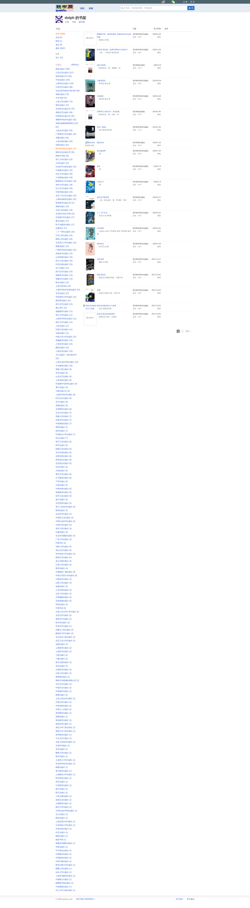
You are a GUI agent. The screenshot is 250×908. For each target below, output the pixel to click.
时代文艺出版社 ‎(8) (63, 398)
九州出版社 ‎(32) (62, 163)
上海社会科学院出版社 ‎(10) (67, 362)
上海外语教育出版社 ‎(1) (65, 876)
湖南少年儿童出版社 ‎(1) (65, 731)
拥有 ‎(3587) (60, 48)
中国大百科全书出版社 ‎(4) (66, 575)
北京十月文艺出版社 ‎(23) (66, 196)
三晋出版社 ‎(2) (62, 655)
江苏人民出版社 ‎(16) (64, 235)
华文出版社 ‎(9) (62, 373)
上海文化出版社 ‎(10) (64, 351)
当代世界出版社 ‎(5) (63, 503)
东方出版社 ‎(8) (62, 402)
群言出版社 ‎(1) (62, 792)
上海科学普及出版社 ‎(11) (66, 319)
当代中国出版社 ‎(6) (63, 452)
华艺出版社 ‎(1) (62, 782)
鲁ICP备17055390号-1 (85, 899)
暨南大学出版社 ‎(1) (63, 753)
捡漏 (91, 8)
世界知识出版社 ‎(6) (63, 460)
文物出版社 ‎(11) (62, 333)
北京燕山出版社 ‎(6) (63, 463)
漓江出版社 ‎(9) (62, 387)
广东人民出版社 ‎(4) (63, 539)
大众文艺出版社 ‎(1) (63, 738)
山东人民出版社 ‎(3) (63, 594)
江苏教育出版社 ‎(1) (63, 785)
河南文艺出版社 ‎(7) (63, 420)
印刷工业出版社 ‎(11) (64, 329)
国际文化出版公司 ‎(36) (65, 152)
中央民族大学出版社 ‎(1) (65, 825)
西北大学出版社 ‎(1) (63, 807)
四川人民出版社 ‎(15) (64, 261)
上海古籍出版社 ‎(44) (64, 141)
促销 (82, 8)
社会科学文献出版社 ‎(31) (66, 167)
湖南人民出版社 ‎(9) (63, 369)
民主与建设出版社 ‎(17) (65, 224)
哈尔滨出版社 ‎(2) (63, 622)
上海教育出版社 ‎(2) (63, 648)
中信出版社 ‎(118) (63, 80)
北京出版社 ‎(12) (62, 293)
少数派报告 (101, 81)
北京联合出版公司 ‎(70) (65, 109)
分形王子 (100, 182)
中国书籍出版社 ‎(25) (64, 192)
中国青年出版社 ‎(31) (64, 170)
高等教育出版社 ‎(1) (63, 735)
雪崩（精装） (102, 127)
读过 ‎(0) (59, 45)
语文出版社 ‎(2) (62, 666)
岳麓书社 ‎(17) (61, 228)
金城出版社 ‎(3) (62, 586)
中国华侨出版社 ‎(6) (63, 489)
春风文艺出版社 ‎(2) (63, 619)
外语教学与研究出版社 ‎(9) (66, 384)
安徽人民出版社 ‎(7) (63, 416)
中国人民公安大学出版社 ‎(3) (67, 612)
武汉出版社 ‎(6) (62, 467)
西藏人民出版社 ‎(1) (63, 868)
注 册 (185, 2)
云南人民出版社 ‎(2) (63, 673)
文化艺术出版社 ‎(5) (63, 514)
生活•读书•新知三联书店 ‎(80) (68, 91)
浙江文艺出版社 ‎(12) (64, 304)
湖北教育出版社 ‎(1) (63, 720)
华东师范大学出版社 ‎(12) (66, 297)
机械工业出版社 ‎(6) (63, 449)
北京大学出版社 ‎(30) (64, 174)
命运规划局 (101, 151)
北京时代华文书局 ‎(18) (65, 214)
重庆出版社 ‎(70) (62, 105)
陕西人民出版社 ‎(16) (64, 239)
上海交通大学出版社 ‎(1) (65, 821)
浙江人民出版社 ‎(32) (64, 159)
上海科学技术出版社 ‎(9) (65, 395)
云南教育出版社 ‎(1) (63, 803)
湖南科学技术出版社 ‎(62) (66, 120)
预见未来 (100, 143)
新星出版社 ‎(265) (63, 69)
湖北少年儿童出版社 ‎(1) (65, 727)
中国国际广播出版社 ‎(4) (65, 572)
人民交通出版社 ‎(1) (63, 796)
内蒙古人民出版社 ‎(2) (64, 630)
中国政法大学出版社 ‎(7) (65, 434)
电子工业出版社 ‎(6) (63, 442)
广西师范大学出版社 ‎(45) (66, 134)
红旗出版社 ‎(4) (62, 532)
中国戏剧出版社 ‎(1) (63, 887)
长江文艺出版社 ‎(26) (64, 188)
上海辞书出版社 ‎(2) (63, 651)
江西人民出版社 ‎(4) (63, 565)
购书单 (82, 22)
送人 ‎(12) (59, 57)
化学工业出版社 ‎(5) (63, 496)
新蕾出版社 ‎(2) (62, 695)
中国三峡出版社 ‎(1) (63, 861)
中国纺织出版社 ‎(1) (63, 854)
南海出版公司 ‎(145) (64, 76)
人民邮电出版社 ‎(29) (64, 177)
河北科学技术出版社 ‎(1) (65, 764)
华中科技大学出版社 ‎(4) (65, 554)
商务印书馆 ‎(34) (62, 156)
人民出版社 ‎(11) (62, 326)
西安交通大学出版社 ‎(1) (65, 865)
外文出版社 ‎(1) (62, 832)
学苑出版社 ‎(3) (62, 604)
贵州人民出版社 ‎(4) (63, 528)
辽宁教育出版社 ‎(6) (63, 478)
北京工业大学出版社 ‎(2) (65, 641)
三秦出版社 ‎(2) (62, 659)
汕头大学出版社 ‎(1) (63, 872)
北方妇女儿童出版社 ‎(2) (65, 637)
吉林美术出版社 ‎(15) (64, 253)
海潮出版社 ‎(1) (62, 717)
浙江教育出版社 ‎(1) (63, 771)
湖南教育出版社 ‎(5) (63, 492)
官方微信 (190, 899)
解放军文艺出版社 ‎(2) (64, 633)
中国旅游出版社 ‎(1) (63, 858)
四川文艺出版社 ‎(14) (64, 271)
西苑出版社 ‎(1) (62, 836)
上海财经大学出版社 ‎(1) (65, 774)
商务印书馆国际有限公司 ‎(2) (67, 680)
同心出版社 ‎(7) (62, 438)
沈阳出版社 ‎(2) (62, 644)
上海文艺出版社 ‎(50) (64, 130)
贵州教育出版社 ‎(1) (63, 713)
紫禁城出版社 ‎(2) (63, 677)
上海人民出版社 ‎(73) (64, 101)
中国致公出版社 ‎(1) (63, 879)
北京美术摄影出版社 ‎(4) (65, 536)
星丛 (98, 166)
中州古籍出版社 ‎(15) (64, 264)
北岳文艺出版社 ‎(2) (63, 615)
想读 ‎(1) (59, 41)
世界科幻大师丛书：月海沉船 (108, 112)
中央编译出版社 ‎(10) (64, 366)
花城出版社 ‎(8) (62, 405)
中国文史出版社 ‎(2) (63, 702)
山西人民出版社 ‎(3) (63, 583)
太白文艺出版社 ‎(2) (63, 684)
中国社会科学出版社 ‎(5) (65, 521)
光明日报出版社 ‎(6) (63, 456)
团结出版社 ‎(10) (62, 347)
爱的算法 (100, 244)
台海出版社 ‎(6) (62, 485)
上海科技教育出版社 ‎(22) (66, 199)
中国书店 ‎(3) (61, 608)
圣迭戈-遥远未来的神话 (106, 314)
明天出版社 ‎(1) (62, 756)
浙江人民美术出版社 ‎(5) (65, 507)
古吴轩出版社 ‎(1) (63, 745)
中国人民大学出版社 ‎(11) (66, 337)
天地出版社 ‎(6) (62, 470)
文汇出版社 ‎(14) (62, 268)
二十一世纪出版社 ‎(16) (65, 232)
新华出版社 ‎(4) (62, 568)
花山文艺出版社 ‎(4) (63, 550)
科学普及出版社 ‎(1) (63, 778)
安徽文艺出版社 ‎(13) (64, 279)
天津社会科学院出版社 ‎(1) (66, 811)
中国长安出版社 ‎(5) (63, 525)
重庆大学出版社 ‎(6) (63, 474)
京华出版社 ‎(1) (62, 749)
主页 (67, 22)
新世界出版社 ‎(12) (63, 300)
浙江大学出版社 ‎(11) (64, 315)
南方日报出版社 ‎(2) (63, 662)
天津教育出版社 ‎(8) (63, 409)
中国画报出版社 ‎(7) (63, 423)
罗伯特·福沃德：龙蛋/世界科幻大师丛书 (112, 50)
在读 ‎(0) (59, 37)
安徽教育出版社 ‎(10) (64, 340)
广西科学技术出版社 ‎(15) (66, 250)
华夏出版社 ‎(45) (62, 138)
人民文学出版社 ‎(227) (64, 72)
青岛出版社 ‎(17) (62, 221)
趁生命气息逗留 (103, 197)
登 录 (192, 2)
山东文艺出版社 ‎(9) (63, 376)
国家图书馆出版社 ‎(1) (64, 883)
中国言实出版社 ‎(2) (63, 688)
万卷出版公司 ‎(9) (63, 391)
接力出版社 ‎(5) (62, 499)
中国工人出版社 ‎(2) (63, 709)
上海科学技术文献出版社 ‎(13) (68, 290)
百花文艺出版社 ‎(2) (63, 626)
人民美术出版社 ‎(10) (64, 344)
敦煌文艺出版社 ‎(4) (63, 557)
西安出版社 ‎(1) (62, 818)
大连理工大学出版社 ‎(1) (65, 760)
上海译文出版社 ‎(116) (64, 83)
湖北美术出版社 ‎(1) (63, 724)
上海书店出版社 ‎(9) (63, 380)
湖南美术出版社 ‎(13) (64, 275)
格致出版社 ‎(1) (62, 767)
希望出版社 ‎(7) (62, 427)
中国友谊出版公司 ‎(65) (65, 116)
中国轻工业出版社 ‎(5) (64, 518)
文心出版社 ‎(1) (62, 814)
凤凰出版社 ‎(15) (62, 246)
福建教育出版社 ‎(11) (64, 311)
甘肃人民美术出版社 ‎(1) (65, 742)
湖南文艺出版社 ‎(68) (64, 112)
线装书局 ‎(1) (61, 840)
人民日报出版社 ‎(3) (63, 590)
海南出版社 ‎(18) (62, 206)
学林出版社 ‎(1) (62, 847)
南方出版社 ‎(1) (62, 789)
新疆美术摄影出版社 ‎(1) (65, 843)
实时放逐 (100, 259)
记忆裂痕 (100, 228)
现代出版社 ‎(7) (62, 431)
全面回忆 (100, 96)
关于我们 (179, 899)
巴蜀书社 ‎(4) (61, 543)
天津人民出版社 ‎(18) (64, 210)
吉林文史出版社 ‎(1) (63, 800)
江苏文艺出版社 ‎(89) (64, 87)
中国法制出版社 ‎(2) (63, 706)
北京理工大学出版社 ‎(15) (66, 243)
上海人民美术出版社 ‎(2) (65, 698)
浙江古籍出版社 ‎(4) (63, 561)
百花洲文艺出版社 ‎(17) (65, 217)
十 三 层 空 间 (102, 213)
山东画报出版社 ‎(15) (64, 257)
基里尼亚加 (101, 275)
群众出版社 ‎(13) (62, 282)
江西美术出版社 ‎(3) (63, 579)
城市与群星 (101, 65)
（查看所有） (75, 65)
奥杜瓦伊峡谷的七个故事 (106, 306)
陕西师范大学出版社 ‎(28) (66, 181)
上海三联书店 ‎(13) (63, 286)
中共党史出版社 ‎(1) (63, 850)
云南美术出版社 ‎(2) (63, 669)
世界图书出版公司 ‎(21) (65, 203)
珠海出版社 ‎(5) (62, 510)
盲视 (98, 290)
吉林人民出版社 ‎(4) (63, 546)
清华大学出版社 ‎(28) (64, 185)
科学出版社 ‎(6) (62, 445)
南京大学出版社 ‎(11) (64, 322)
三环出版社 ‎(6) (62, 481)
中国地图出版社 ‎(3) (63, 597)
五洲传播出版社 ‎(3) (63, 601)
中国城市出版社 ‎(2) (63, 691)
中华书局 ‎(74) (61, 98)
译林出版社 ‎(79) (62, 94)
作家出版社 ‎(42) (62, 145)
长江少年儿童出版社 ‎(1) (65, 890)
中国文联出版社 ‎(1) (63, 829)
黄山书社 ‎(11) (61, 308)
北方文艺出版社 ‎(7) (63, 413)
